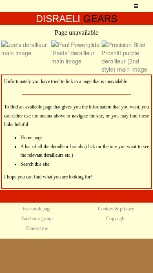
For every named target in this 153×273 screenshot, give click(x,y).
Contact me (37, 228)
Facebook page (36, 209)
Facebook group (37, 218)
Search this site (34, 164)
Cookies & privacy (116, 209)
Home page (31, 137)
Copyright (116, 218)
